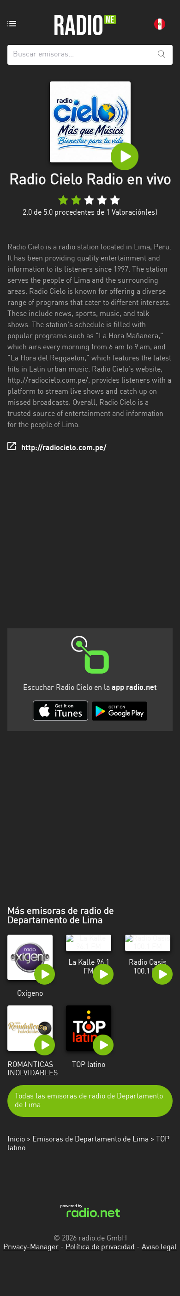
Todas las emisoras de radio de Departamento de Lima (89, 1101)
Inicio (16, 1139)
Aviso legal (159, 1247)
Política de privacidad (100, 1247)
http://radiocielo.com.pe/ (63, 448)
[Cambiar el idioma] (159, 24)
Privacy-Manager (31, 1247)
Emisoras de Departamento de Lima (90, 1139)
